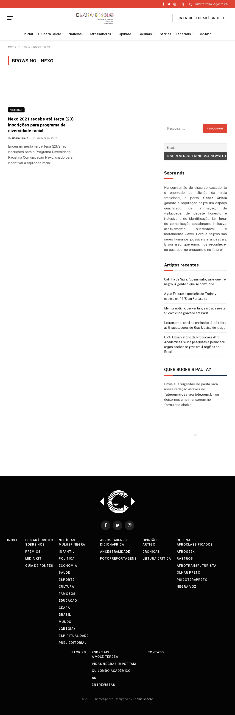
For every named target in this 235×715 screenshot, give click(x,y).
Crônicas (151, 551)
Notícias (75, 34)
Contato (205, 34)
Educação (68, 600)
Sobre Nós (35, 544)
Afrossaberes (100, 34)
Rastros (185, 558)
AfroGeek (186, 551)
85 (94, 678)
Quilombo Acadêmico (111, 670)
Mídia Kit (33, 558)
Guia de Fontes (39, 565)
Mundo (65, 621)
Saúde (64, 572)
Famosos (67, 593)
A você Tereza (105, 656)
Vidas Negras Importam (114, 664)
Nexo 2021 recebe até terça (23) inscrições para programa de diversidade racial (41, 125)
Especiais (183, 34)
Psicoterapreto (192, 579)
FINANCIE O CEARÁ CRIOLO (200, 18)
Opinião (125, 34)
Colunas (145, 34)
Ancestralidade (115, 551)
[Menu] (10, 18)
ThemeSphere (143, 699)
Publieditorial (72, 642)
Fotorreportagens (118, 558)
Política (66, 558)
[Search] (190, 4)
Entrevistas (103, 684)
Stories (165, 34)
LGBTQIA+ (67, 628)
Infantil (66, 551)
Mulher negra (72, 544)
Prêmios (33, 551)
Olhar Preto (188, 572)
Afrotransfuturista (196, 565)
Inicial (28, 34)
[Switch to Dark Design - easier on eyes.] (183, 4)
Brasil (65, 614)
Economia (68, 565)
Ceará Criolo (20, 138)
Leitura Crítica (157, 558)
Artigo (149, 544)
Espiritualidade (74, 636)
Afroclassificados (195, 544)
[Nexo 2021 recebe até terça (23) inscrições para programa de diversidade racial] (42, 93)
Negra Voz (186, 586)
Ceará (64, 607)
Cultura (66, 586)
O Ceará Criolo (49, 34)
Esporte (66, 579)
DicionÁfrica (112, 544)
